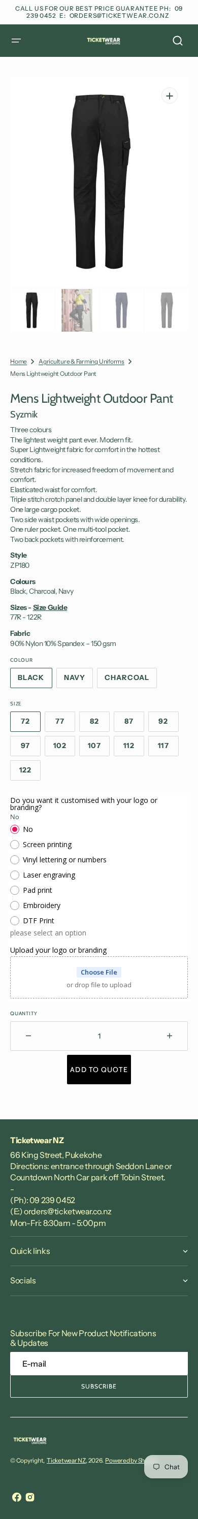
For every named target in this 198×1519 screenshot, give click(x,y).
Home (18, 361)
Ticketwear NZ (66, 1460)
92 (168, 724)
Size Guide (50, 607)
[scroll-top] (176, 1497)
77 (65, 724)
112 (133, 748)
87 (134, 724)
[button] (16, 40)
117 (168, 748)
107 (99, 748)
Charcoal (131, 680)
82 (100, 724)
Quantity (23, 1013)
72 (31, 724)
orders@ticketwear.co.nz (120, 15)
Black (35, 680)
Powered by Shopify (131, 1460)
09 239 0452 (52, 1200)
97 (31, 748)
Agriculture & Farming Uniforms (81, 361)
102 (64, 748)
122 (30, 773)
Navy (78, 680)
